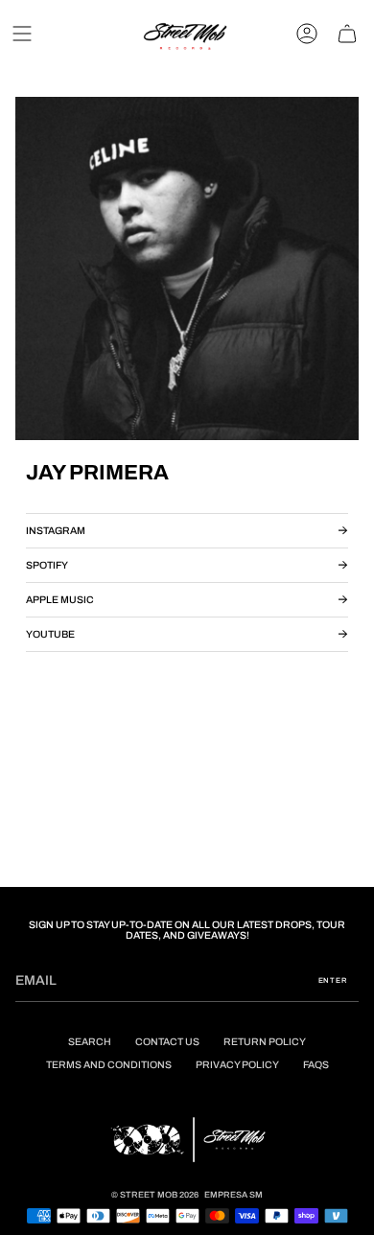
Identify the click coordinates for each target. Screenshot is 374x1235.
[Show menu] (22, 33)
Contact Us (167, 1042)
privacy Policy (237, 1065)
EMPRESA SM (233, 1195)
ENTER (333, 980)
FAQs (316, 1065)
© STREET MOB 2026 (155, 1195)
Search (89, 1042)
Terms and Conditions (109, 1065)
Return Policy (264, 1042)
